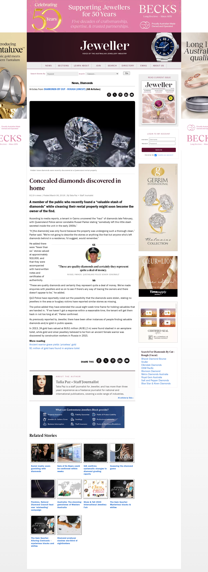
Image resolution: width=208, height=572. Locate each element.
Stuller (144, 362)
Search (112, 66)
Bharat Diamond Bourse (153, 359)
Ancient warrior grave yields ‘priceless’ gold (52, 344)
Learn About (81, 66)
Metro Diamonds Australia (154, 374)
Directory (128, 66)
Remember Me (149, 155)
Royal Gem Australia (151, 377)
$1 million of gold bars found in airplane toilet (54, 348)
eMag (143, 66)
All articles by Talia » (126, 398)
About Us (158, 66)
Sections (63, 66)
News (48, 66)
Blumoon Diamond (150, 371)
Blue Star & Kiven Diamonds (156, 383)
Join (98, 66)
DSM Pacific (147, 368)
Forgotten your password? (165, 155)
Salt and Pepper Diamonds (155, 380)
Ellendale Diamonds (151, 365)
